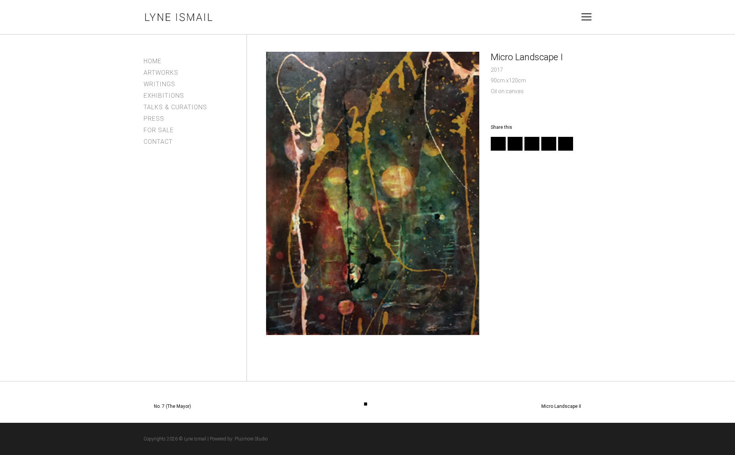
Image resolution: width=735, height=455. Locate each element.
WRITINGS (159, 84)
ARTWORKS (161, 72)
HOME (153, 61)
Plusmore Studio (251, 439)
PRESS (154, 118)
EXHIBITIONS (164, 95)
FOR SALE (159, 130)
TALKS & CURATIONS (175, 107)
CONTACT (158, 141)
